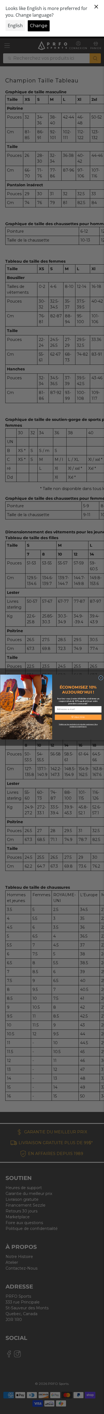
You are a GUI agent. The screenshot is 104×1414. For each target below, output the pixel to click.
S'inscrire (78, 717)
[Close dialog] (101, 678)
